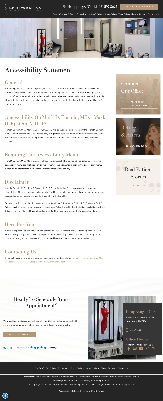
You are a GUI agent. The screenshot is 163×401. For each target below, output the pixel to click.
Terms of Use (88, 391)
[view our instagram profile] (147, 349)
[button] (139, 7)
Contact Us (123, 368)
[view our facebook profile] (128, 349)
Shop (103, 368)
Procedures (63, 368)
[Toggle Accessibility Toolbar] (5, 396)
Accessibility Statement (70, 391)
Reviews (112, 368)
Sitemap (100, 391)
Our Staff (39, 368)
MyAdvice (129, 384)
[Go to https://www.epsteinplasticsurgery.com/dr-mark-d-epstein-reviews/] (138, 177)
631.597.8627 (107, 6)
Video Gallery (92, 368)
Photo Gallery (77, 368)
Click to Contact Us (20, 334)
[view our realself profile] (153, 349)
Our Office (51, 368)
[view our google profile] (135, 349)
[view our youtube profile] (141, 349)
